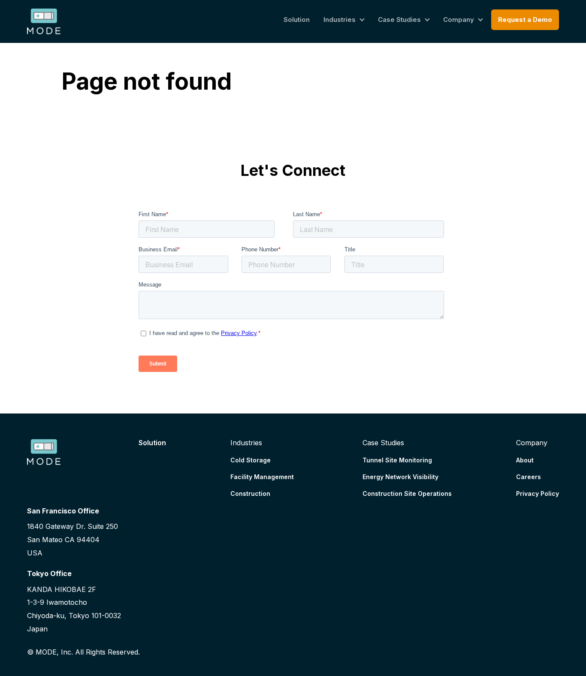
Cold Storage (250, 460)
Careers (528, 476)
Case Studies (399, 19)
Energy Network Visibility (400, 476)
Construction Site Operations (407, 493)
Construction (250, 493)
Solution (297, 19)
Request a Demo (525, 19)
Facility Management (262, 476)
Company (458, 19)
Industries (339, 19)
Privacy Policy (537, 493)
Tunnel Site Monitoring (397, 460)
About (525, 460)
